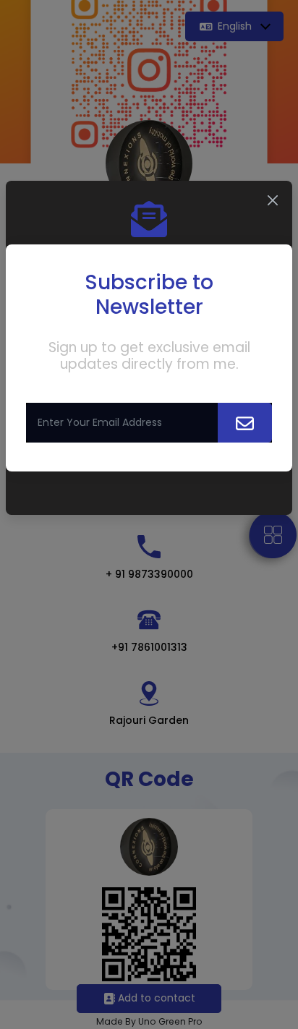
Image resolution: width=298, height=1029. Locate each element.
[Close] (272, 200)
